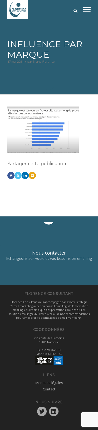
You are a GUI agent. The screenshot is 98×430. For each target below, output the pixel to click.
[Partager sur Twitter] (18, 175)
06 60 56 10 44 (53, 354)
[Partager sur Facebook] (11, 175)
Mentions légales (49, 382)
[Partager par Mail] (32, 175)
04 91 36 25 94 (52, 350)
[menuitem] (87, 9)
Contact (49, 389)
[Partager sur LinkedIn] (25, 175)
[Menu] (87, 9)
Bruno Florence (44, 61)
